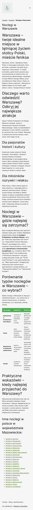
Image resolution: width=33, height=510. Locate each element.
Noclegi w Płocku (11, 477)
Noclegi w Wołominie (13, 450)
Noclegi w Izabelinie (12, 464)
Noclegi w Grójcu (11, 484)
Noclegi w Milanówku (13, 448)
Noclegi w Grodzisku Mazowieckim (17, 473)
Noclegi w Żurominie (12, 471)
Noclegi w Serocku (12, 439)
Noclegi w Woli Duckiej (13, 443)
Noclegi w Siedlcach (12, 466)
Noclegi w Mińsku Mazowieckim (16, 452)
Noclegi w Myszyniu (12, 459)
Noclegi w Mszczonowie (14, 482)
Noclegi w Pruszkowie (13, 441)
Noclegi (11, 20)
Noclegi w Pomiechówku (14, 457)
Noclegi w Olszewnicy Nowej (15, 468)
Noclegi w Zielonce (12, 462)
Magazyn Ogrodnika (20, 506)
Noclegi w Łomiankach (13, 486)
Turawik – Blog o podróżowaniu (12, 502)
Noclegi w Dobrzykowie (14, 446)
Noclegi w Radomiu (12, 480)
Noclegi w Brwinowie (13, 455)
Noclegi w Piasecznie (13, 475)
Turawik (4, 20)
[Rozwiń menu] (30, 8)
